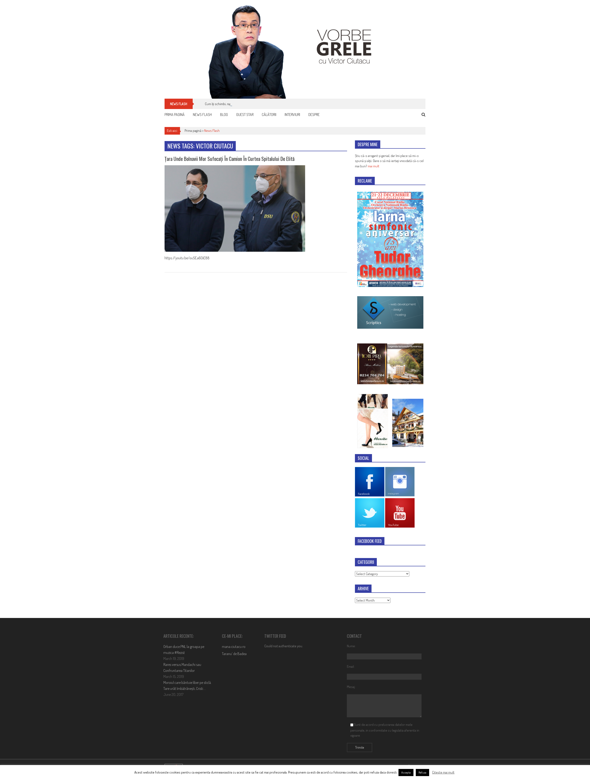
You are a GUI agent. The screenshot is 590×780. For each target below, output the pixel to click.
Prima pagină (175, 114)
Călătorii (269, 114)
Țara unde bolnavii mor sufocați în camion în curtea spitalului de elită (230, 158)
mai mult (373, 166)
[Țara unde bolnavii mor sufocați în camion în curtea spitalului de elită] (256, 208)
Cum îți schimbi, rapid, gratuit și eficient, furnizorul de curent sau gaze (252, 104)
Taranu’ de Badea (234, 653)
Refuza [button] (422, 772)
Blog (224, 114)
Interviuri (292, 114)
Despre (314, 114)
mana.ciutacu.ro (233, 646)
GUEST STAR (245, 114)
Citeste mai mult (443, 772)
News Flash (202, 114)
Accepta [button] (406, 772)
